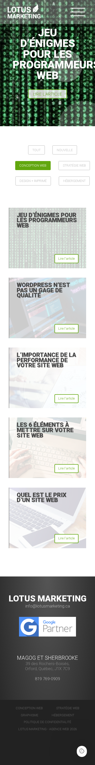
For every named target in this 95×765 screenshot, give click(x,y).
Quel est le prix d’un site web (41, 497)
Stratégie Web (74, 165)
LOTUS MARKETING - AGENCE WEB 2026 (47, 729)
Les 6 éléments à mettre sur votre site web (45, 430)
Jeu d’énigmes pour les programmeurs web (47, 220)
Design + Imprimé (33, 181)
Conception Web (32, 165)
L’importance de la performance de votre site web (46, 360)
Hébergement (74, 181)
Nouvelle (65, 150)
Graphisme (29, 715)
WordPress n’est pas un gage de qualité (43, 290)
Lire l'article (47, 94)
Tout (36, 150)
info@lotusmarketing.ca (47, 606)
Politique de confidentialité (47, 722)
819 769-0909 (47, 678)
